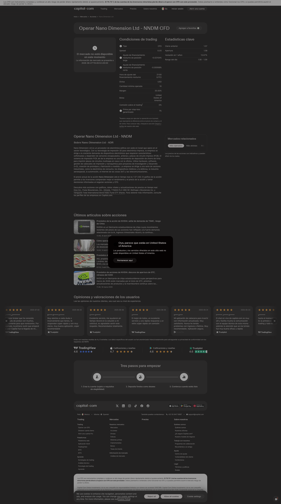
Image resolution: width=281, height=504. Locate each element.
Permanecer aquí (125, 260)
